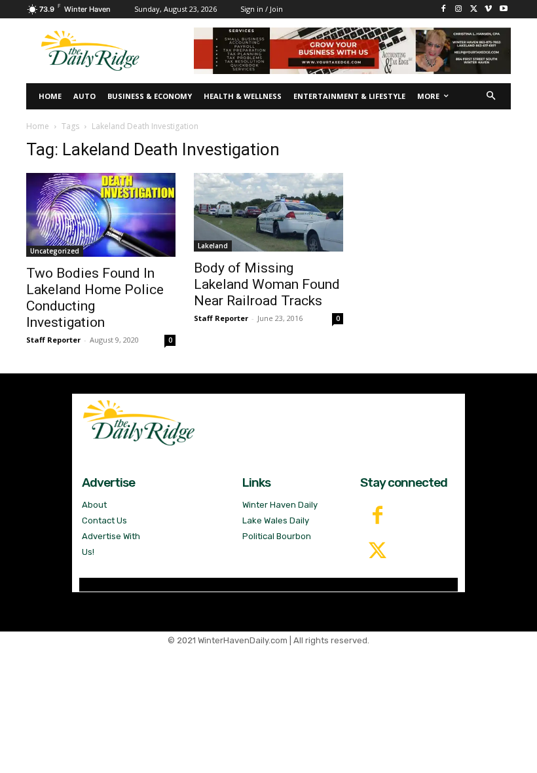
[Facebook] (443, 9)
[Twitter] (378, 551)
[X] (473, 9)
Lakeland (213, 245)
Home (37, 126)
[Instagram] (458, 9)
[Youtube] (503, 9)
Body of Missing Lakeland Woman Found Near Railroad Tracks (267, 284)
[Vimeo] (488, 9)
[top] (352, 51)
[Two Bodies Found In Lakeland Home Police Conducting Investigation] (101, 215)
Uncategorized (54, 250)
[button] (491, 96)
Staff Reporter (53, 340)
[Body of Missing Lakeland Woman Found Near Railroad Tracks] (268, 212)
